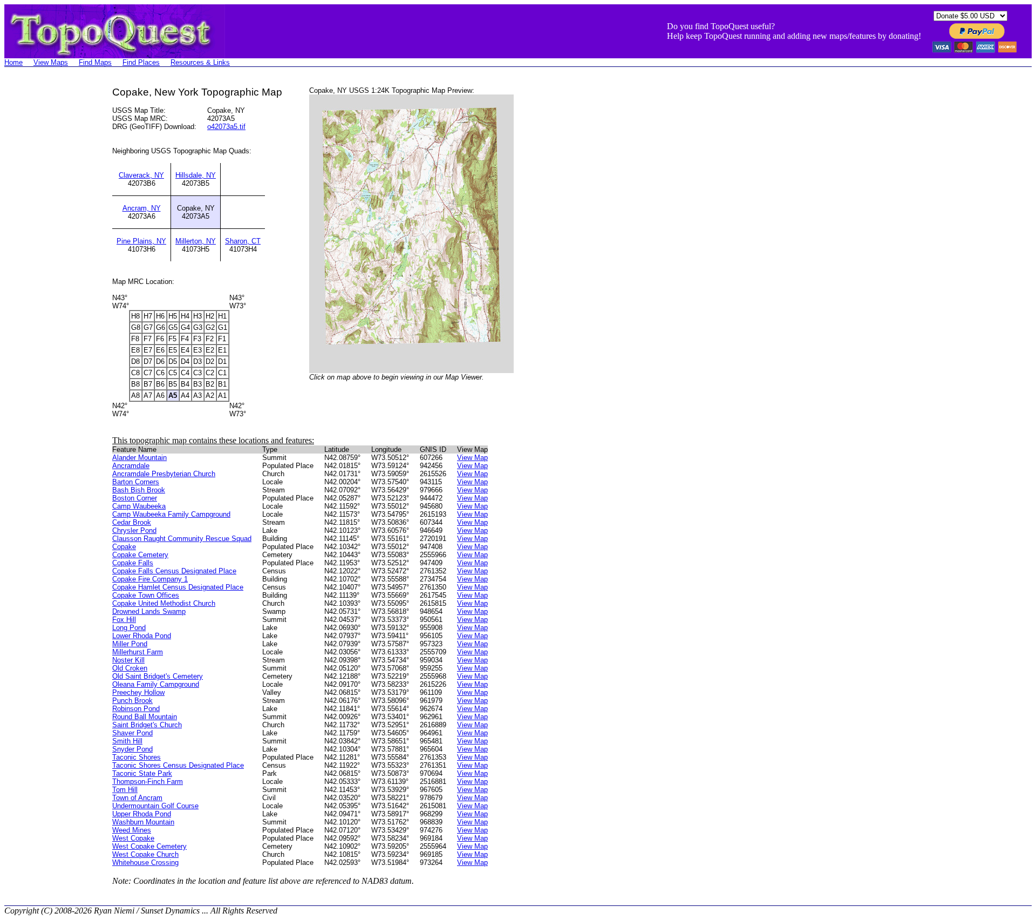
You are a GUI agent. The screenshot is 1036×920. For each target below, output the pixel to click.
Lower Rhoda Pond (141, 636)
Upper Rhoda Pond (141, 814)
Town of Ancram (137, 798)
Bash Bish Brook (138, 490)
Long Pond (129, 628)
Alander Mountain (139, 458)
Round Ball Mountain (144, 717)
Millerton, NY (195, 241)
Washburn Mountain (143, 822)
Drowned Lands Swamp (149, 611)
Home (13, 62)
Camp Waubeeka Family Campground (171, 514)
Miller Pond (129, 644)
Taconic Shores (136, 757)
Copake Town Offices (145, 595)
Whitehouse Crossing (145, 862)
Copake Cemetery (140, 555)
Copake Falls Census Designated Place (174, 571)
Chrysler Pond (134, 530)
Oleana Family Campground (155, 684)
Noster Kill (128, 660)
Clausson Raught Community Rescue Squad (181, 539)
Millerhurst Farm (137, 652)
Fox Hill (124, 619)
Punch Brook (132, 700)
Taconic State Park (142, 773)
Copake (124, 547)
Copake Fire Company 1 (150, 579)
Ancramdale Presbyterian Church (163, 474)
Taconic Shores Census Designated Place (178, 765)
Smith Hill (127, 741)
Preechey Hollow (138, 692)
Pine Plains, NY (141, 241)
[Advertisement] (47, 248)
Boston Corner (134, 498)
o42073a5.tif (226, 127)
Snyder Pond (132, 749)
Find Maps (95, 62)
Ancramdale (130, 466)
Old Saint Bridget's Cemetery (157, 676)
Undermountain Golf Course (155, 806)
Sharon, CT (243, 241)
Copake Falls (132, 563)
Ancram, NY (141, 208)
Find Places (141, 62)
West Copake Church (145, 854)
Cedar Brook (131, 522)
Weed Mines (131, 830)
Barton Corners (135, 482)
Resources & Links (200, 62)
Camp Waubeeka (139, 506)
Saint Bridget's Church (147, 725)
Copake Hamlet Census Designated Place (177, 587)
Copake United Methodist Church (163, 603)
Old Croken (129, 668)
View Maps (50, 62)
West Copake (133, 838)
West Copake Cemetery (149, 846)
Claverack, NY (141, 175)
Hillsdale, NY (195, 175)
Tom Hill (125, 790)
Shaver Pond (132, 733)
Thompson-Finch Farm (147, 781)
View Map (472, 458)
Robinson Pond (136, 709)
